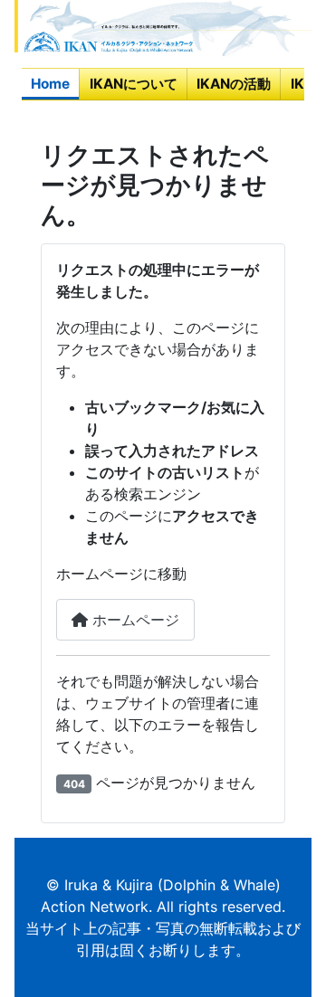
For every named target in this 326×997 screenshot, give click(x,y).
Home (50, 83)
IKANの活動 (234, 83)
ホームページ (133, 620)
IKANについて (133, 83)
